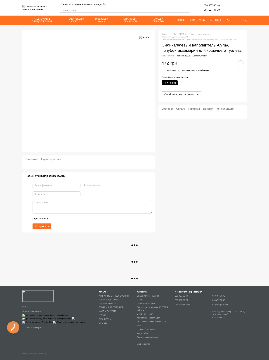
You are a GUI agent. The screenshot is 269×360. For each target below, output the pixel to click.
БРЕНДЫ (215, 20)
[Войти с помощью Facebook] (103, 185)
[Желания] (227, 7)
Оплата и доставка (146, 303)
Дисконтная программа (147, 337)
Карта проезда (219, 317)
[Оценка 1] (52, 218)
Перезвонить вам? (183, 304)
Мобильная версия (33, 328)
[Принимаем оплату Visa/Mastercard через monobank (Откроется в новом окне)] (46, 319)
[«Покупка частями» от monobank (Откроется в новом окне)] (69, 322)
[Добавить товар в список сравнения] (232, 63)
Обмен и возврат (145, 314)
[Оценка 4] (67, 218)
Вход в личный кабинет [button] (148, 296)
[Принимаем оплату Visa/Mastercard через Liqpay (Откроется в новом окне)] (45, 315)
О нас (139, 300)
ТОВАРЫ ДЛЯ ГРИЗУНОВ (130, 20)
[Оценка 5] (72, 218)
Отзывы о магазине (146, 329)
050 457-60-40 (212, 5)
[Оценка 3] (62, 218)
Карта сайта (142, 333)
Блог (139, 325)
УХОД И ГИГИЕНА (159, 20)
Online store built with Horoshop (34, 354)
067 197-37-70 (212, 9)
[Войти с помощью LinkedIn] (113, 185)
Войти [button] (170, 70)
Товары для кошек (102, 20)
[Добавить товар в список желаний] (240, 63)
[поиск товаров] (187, 10)
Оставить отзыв (200, 56)
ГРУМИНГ (179, 20)
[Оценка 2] (57, 218)
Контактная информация (148, 318)
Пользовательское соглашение (151, 322)
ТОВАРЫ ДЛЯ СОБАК (75, 20)
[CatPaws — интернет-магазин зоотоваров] (38, 296)
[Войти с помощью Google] (108, 185)
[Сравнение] (236, 7)
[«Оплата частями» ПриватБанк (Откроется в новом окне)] (37, 322)
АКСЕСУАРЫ (197, 20)
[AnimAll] (144, 37)
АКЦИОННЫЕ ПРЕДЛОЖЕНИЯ (42, 20)
